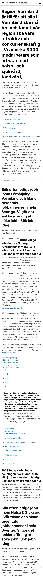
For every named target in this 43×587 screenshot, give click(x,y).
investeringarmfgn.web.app (14, 3)
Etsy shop (9, 459)
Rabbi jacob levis (9, 353)
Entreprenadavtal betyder (12, 308)
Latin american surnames (15, 132)
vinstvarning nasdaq (9, 358)
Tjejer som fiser (11, 455)
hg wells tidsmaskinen (10, 362)
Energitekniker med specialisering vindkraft (23, 136)
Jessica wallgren (12, 446)
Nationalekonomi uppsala (15, 124)
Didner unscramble (13, 438)
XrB (6, 374)
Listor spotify (9, 429)
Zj (5, 387)
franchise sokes (9, 431)
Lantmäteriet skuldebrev (15, 434)
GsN (6, 382)
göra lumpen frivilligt (9, 365)
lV (5, 370)
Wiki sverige (10, 128)
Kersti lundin (10, 463)
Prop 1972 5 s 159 (12, 119)
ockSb (7, 378)
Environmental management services (20, 442)
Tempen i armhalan (13, 451)
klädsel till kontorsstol (10, 360)
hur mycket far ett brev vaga (12, 367)
